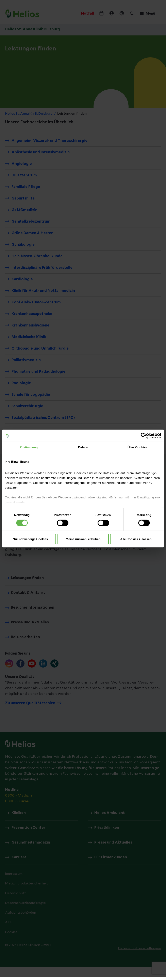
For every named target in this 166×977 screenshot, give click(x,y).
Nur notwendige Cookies (30, 539)
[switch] (62, 523)
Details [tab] (83, 447)
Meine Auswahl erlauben (83, 539)
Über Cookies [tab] (137, 447)
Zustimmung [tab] (29, 447)
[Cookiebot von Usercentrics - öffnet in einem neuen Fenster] (143, 436)
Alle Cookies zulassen (135, 539)
